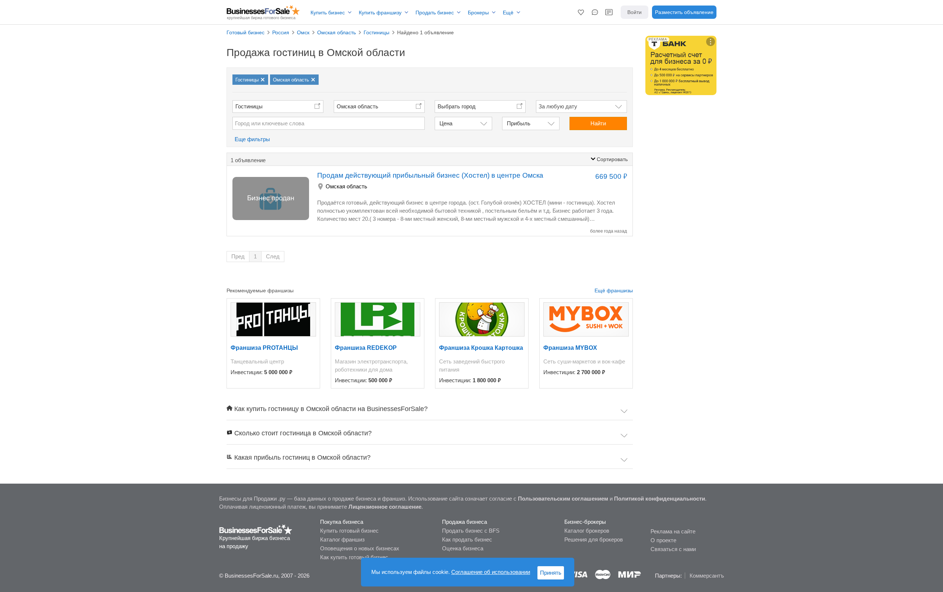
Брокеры (478, 12)
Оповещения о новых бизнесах (359, 548)
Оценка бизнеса (462, 548)
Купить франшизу (380, 12)
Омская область (357, 106)
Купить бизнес (328, 12)
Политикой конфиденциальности (659, 498)
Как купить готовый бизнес (354, 557)
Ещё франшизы (614, 290)
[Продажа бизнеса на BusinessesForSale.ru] (255, 528)
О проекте (663, 540)
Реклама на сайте (673, 531)
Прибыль (518, 123)
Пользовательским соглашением (563, 498)
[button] (581, 12)
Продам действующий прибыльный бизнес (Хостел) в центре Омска (430, 175)
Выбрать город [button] (457, 106)
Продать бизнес (435, 12)
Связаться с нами (673, 549)
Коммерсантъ (707, 575)
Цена (445, 123)
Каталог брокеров (586, 530)
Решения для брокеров (593, 539)
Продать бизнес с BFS (470, 530)
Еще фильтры (252, 139)
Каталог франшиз (342, 539)
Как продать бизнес (467, 539)
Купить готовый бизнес (349, 530)
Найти (598, 123)
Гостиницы (249, 106)
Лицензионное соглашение (384, 507)
